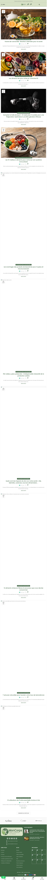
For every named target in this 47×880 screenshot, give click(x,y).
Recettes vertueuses (20, 38)
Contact (2, 481)
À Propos (2, 483)
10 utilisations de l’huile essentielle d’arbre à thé (23, 416)
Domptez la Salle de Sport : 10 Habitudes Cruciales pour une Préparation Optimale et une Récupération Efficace (23, 114)
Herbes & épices (19, 494)
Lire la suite (23, 48)
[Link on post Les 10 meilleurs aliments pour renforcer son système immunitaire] (23, 141)
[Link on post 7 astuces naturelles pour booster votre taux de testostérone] (23, 358)
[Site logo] (23, 4)
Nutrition (23, 155)
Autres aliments (19, 496)
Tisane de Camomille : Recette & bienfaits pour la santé (23, 41)
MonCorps (22, 43)
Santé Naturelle (27, 38)
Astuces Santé (20, 111)
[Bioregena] (7, 450)
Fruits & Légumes (19, 492)
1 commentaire (36, 463)
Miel (17, 488)
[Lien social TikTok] (16, 468)
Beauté (22, 199)
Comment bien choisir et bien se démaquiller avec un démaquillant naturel (37, 461)
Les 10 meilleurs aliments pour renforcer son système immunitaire (23, 159)
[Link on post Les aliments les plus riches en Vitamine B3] (23, 63)
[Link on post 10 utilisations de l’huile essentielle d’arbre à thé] (23, 400)
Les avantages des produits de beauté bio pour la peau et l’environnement (23, 203)
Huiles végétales (19, 486)
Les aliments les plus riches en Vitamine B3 (23, 77)
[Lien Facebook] (7, 468)
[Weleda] (38, 450)
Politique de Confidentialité (6, 490)
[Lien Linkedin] (14, 468)
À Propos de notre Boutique (6, 486)
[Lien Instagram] (9, 468)
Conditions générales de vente (7, 488)
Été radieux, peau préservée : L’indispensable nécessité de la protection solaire (23, 247)
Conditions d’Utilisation (5, 492)
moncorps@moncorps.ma (12, 473)
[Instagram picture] (33, 481)
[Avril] (23, 450)
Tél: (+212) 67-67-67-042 (12, 470)
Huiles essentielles (19, 483)
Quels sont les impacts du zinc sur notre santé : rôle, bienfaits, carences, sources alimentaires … (23, 290)
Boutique (2, 479)
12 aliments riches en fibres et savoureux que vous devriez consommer (23, 333)
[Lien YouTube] (12, 468)
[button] (3, 877)
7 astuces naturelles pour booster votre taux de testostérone (23, 374)
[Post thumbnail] (26, 461)
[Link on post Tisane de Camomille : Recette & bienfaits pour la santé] (23, 24)
